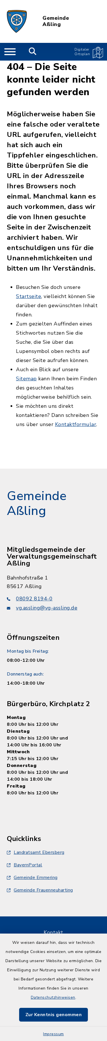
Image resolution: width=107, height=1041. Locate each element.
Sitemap (26, 378)
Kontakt (53, 932)
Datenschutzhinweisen (53, 997)
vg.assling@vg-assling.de (46, 607)
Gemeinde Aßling (56, 21)
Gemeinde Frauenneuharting (43, 890)
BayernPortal (28, 865)
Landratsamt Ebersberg (39, 852)
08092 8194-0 (34, 598)
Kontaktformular (75, 424)
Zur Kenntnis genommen (53, 1015)
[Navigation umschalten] (10, 51)
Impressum (53, 1034)
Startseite (28, 296)
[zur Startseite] (17, 21)
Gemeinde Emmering (36, 877)
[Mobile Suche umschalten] (33, 52)
